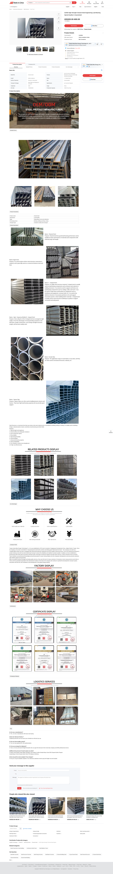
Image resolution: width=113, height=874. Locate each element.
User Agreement (64, 868)
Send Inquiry (74, 25)
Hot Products (24, 864)
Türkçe (82, 866)
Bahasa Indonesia (93, 866)
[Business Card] (101, 70)
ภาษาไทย (78, 866)
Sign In (66, 58)
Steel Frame (32, 9)
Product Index (79, 864)
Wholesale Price (58, 864)
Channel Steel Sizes (14, 857)
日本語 (71, 866)
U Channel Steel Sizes (96, 854)
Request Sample (87, 29)
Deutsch (54, 866)
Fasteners (58, 833)
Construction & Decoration (17, 9)
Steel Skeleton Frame (43, 848)
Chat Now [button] (95, 25)
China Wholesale (51, 864)
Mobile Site (85, 864)
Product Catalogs (28, 828)
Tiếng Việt (86, 866)
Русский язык (44, 866)
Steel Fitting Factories (38, 854)
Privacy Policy (75, 868)
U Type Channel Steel (73, 854)
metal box (58, 831)
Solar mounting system (84, 831)
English (26, 866)
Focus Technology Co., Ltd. (48, 868)
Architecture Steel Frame (32, 848)
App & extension (87, 6)
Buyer (73, 6)
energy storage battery (14, 831)
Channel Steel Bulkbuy (25, 857)
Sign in (102, 3)
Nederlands (59, 866)
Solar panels (82, 833)
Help (80, 6)
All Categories (14, 6)
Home (10, 9)
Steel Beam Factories (49, 854)
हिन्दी (74, 866)
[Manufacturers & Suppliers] (16, 2)
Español (30, 866)
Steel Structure (26, 9)
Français (39, 866)
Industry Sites (65, 864)
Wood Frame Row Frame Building (17, 848)
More (10, 860)
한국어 (67, 866)
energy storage (36, 831)
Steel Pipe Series (12, 833)
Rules (103, 6)
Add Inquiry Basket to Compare (36, 54)
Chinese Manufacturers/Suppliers (41, 864)
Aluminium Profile (13, 836)
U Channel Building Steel (61, 854)
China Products (31, 864)
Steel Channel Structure (85, 854)
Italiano (50, 866)
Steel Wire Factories (14, 854)
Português (35, 866)
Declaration (70, 868)
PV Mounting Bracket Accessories (40, 833)
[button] (76, 67)
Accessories (35, 836)
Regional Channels (72, 864)
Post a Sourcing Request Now (46, 788)
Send (19, 788)
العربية (63, 866)
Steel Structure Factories (26, 854)
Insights (89, 864)
